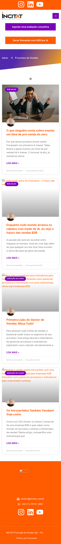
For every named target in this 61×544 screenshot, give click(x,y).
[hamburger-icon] (55, 16)
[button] (30, 78)
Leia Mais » (12, 163)
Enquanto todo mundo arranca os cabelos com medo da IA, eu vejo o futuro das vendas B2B (30, 228)
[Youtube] (39, 4)
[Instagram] (21, 4)
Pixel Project (49, 533)
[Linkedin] (30, 4)
